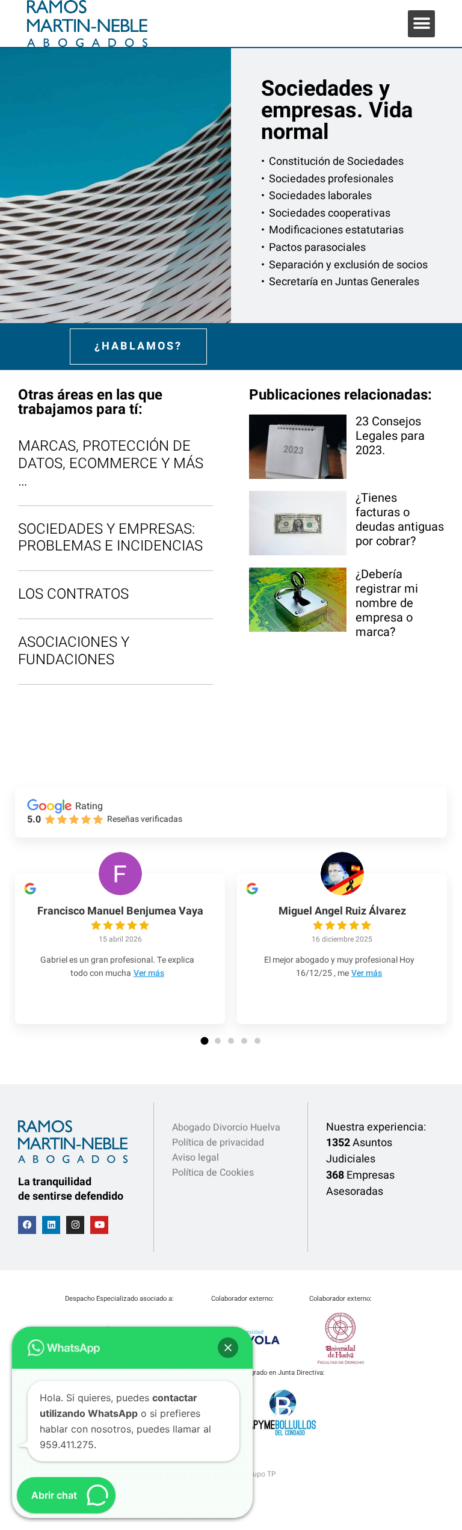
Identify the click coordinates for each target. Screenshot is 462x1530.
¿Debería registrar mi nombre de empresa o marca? (387, 603)
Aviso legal (195, 1157)
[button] (421, 23)
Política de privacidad (218, 1142)
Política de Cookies (213, 1172)
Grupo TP (260, 1474)
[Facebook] (27, 1225)
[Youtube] (99, 1225)
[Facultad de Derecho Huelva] (341, 1361)
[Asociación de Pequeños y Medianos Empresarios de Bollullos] (282, 1435)
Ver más (149, 973)
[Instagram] (75, 1225)
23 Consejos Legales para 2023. (390, 436)
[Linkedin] (51, 1225)
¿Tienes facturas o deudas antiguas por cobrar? (400, 519)
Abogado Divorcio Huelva (226, 1127)
